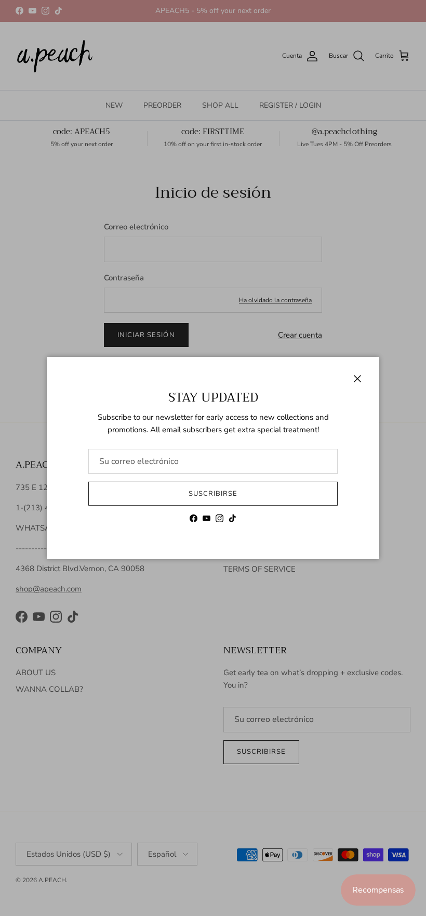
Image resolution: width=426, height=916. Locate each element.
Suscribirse (213, 493)
